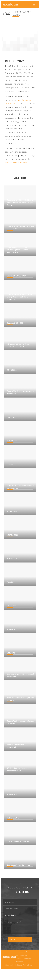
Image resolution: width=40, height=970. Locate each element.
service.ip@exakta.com (16, 163)
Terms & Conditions (23, 958)
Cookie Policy (21, 955)
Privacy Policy (23, 952)
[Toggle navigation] (34, 4)
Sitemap (19, 962)
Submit (12, 939)
